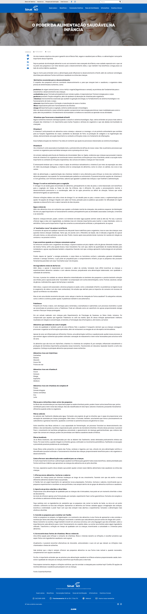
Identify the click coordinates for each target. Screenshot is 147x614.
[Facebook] (71, 2)
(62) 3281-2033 (40, 598)
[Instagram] (75, 2)
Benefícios (63, 8)
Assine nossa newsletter (106, 598)
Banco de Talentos (30, 1)
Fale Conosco (64, 1)
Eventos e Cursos (116, 8)
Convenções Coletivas (76, 8)
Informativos (105, 8)
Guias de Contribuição (92, 8)
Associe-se (40, 1)
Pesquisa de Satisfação (52, 1)
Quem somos (53, 8)
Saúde (63, 34)
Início (58, 34)
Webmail (88, 598)
